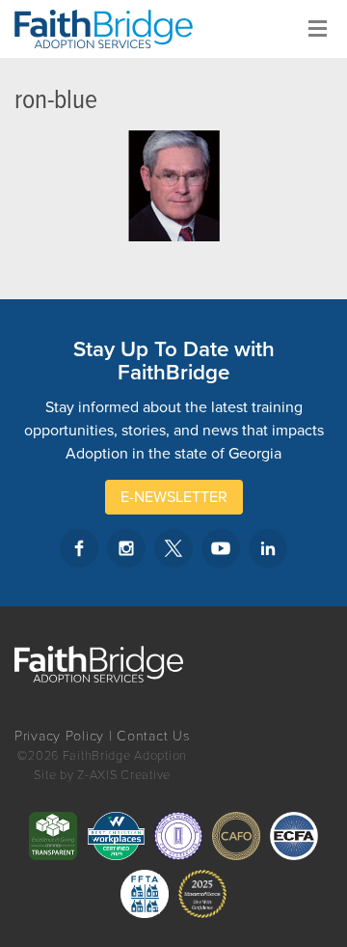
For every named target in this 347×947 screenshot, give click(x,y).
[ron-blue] (173, 185)
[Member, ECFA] (294, 836)
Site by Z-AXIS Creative (102, 775)
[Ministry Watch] (202, 894)
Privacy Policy (59, 736)
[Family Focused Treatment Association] (144, 894)
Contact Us (153, 736)
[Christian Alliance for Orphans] (236, 836)
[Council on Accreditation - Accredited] (178, 836)
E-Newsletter (173, 497)
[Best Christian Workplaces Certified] (116, 836)
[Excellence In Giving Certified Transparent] (53, 836)
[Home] (110, 29)
